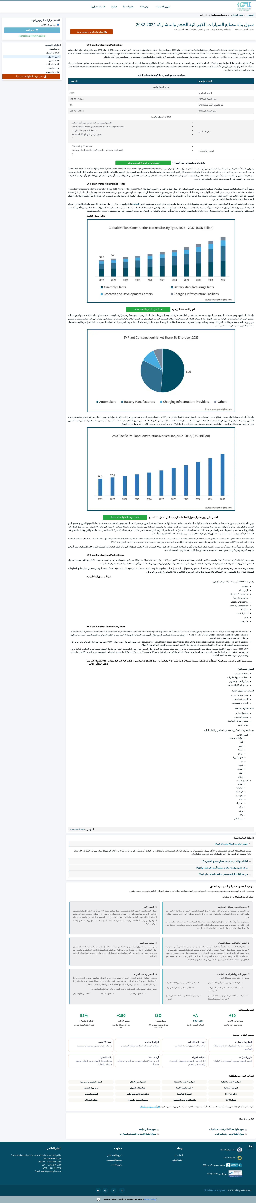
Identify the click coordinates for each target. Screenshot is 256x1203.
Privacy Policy (150, 1199)
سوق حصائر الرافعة (147, 1129)
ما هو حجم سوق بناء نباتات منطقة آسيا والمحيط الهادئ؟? (222, 867)
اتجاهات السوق (52, 52)
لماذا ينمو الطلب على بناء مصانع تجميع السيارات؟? (224, 861)
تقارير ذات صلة (52, 72)
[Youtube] (98, 1190)
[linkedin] (122, 1190)
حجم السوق (54, 48)
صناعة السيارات (237, 15)
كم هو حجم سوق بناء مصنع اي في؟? (231, 843)
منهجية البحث (53, 68)
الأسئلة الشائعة (52, 64)
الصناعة (135, 204)
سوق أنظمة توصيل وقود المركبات (229, 1133)
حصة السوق (54, 60)
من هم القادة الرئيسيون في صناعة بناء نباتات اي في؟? (223, 874)
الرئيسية (251, 15)
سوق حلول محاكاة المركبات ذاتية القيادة (226, 1129)
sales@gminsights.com (51, 1171)
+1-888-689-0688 (54, 1161)
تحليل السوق (53, 56)
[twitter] (113, 1190)
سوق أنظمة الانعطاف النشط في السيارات (138, 1133)
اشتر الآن (30, 30)
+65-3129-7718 (55, 1168)
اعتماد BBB (198, 1020)
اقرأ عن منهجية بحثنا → (150, 1106)
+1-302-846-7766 (54, 1164)
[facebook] (105, 1190)
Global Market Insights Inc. (215, 1190)
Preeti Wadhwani (77, 829)
